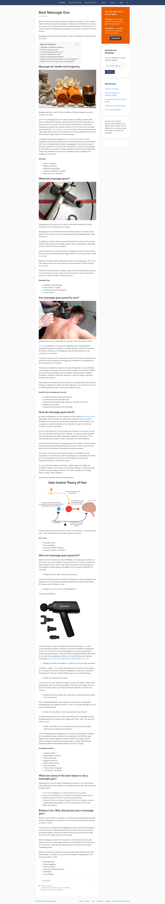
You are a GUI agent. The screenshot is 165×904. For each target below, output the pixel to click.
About (121, 2)
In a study (42, 346)
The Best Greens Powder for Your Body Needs (55, 888)
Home (112, 2)
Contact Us (100, 901)
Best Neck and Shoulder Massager (52, 890)
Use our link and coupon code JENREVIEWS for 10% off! (68, 658)
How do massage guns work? (51, 54)
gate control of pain (88, 416)
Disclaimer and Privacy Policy (121, 901)
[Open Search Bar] (127, 2)
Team (93, 901)
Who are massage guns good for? (52, 57)
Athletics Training (46, 886)
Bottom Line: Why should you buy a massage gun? (58, 61)
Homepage (62, 2)
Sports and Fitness (90, 2)
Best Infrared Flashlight (113, 110)
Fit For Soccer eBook (75, 2)
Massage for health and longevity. (52, 47)
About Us (87, 901)
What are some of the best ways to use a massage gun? (59, 59)
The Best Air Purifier (112, 89)
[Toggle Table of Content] (76, 44)
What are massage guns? (49, 49)
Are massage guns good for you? (52, 52)
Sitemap (107, 901)
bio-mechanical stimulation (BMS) (77, 139)
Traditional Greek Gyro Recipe (115, 106)
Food (103, 2)
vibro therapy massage (60, 129)
